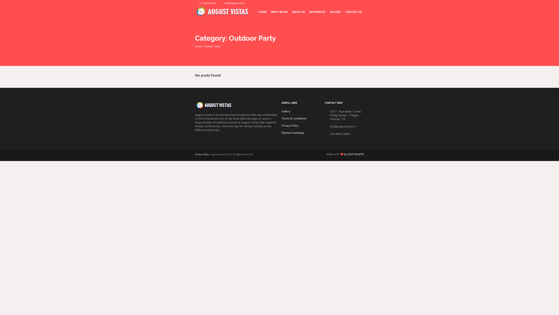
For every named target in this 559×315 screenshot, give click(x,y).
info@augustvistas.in (235, 3)
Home (198, 46)
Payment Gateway (293, 132)
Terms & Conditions (294, 118)
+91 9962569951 (208, 3)
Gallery (286, 111)
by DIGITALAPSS (354, 154)
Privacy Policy (290, 125)
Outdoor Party (212, 46)
